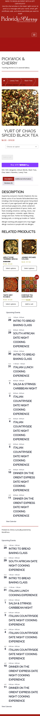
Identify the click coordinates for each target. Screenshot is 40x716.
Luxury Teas (14, 81)
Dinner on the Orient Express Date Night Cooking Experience (24, 481)
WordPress (6, 532)
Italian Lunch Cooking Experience (23, 371)
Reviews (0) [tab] (8, 183)
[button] (35, 93)
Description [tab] (8, 179)
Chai (3, 172)
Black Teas (28, 81)
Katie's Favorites (12, 172)
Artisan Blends (22, 170)
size (3, 146)
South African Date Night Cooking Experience (23, 565)
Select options (11, 268)
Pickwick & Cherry (13, 61)
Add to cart (7, 157)
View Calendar (11, 521)
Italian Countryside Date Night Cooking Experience (22, 405)
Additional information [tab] (23, 179)
